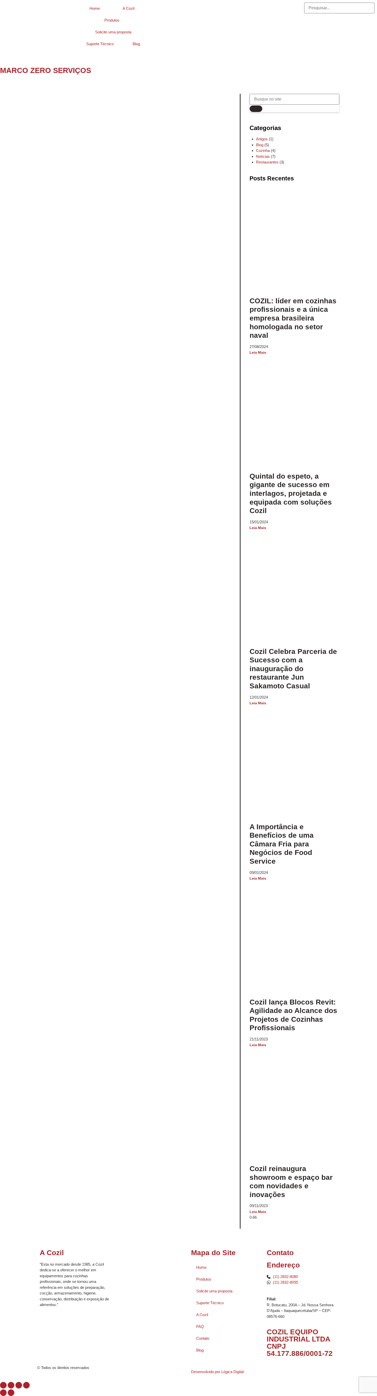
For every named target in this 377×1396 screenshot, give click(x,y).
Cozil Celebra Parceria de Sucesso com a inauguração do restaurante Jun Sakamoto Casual (293, 668)
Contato (202, 1338)
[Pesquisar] (256, 108)
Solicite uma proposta (113, 32)
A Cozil (128, 8)
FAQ (200, 1326)
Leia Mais (258, 352)
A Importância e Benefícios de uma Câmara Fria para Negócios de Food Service (282, 844)
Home (95, 8)
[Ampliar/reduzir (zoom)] (3, 1385)
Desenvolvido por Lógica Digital (218, 1372)
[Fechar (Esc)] (26, 1385)
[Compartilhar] (18, 1385)
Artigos (262, 139)
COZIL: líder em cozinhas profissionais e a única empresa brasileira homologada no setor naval (293, 318)
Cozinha (263, 150)
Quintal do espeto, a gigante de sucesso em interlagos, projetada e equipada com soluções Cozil (291, 493)
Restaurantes (267, 162)
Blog (136, 44)
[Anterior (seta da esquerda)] (3, 1392)
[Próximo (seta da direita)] (11, 1392)
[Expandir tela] (11, 1385)
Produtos (112, 20)
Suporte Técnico (100, 44)
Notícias (263, 156)
